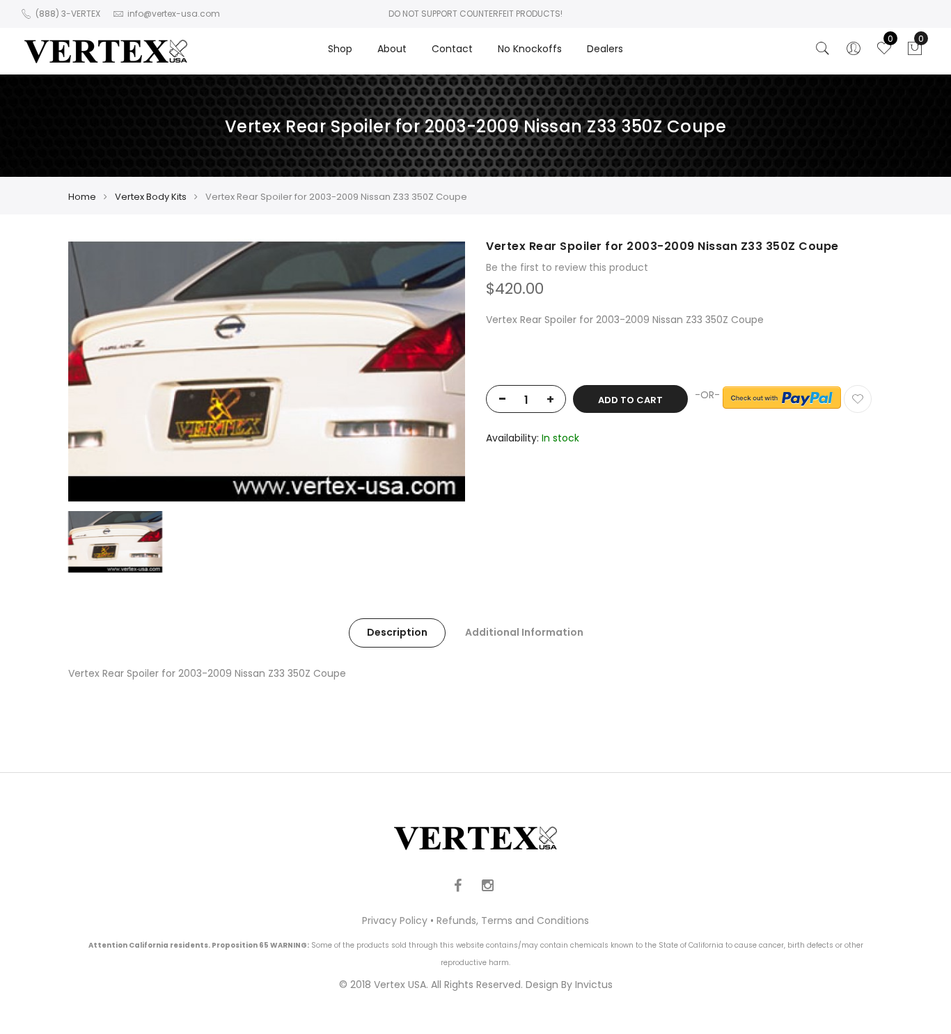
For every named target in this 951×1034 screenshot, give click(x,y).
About (392, 49)
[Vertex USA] (106, 51)
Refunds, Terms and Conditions (513, 920)
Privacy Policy (394, 920)
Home (82, 196)
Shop (340, 49)
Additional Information (524, 632)
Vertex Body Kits (151, 196)
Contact (452, 49)
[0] (914, 52)
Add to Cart (630, 400)
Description (397, 632)
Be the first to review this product (567, 267)
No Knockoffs (530, 49)
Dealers (605, 49)
